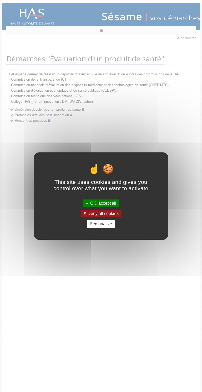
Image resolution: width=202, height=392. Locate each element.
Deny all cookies (103, 213)
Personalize (101, 224)
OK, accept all (102, 203)
